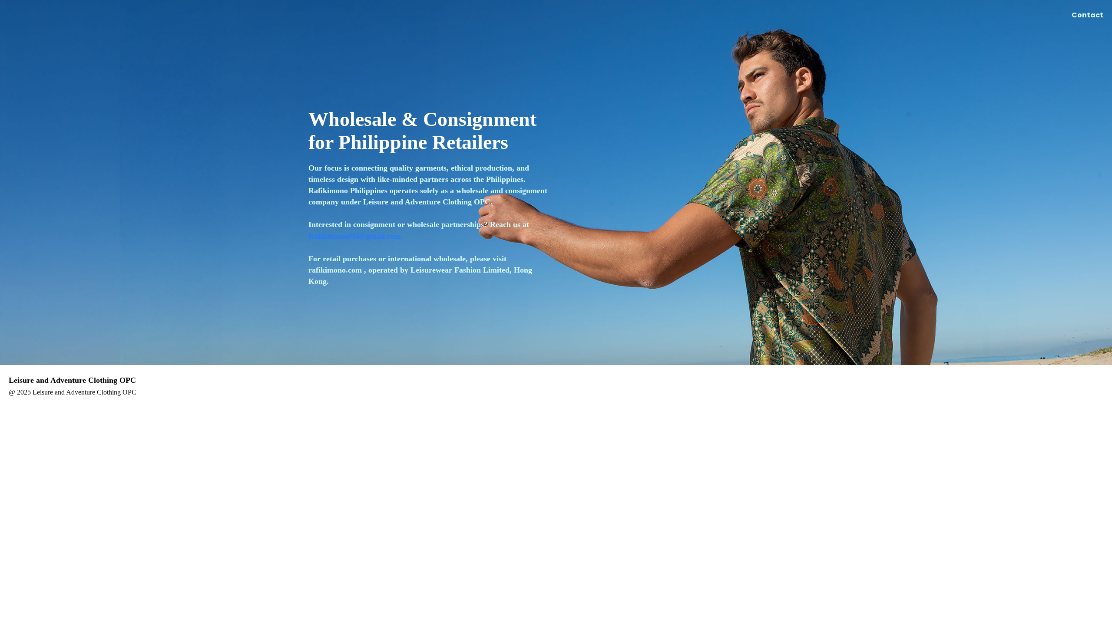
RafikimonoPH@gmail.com (354, 236)
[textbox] (427, 224)
